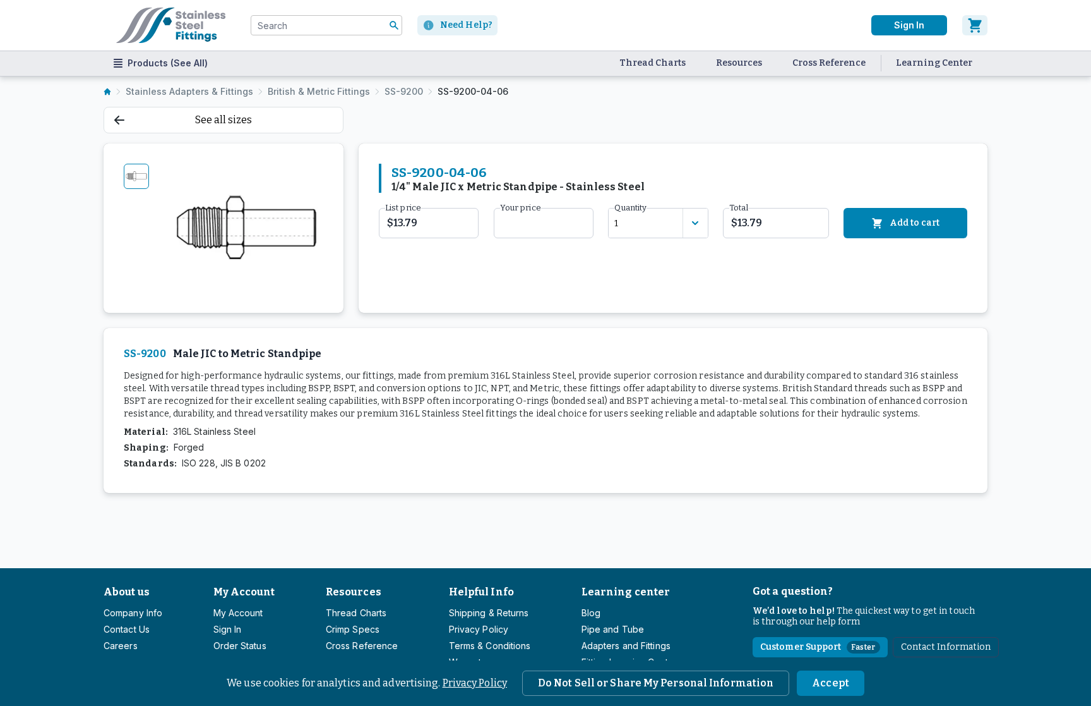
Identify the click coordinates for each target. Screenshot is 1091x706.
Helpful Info (481, 592)
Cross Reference (829, 63)
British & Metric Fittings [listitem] (319, 91)
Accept (830, 683)
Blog (590, 612)
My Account (244, 592)
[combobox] (326, 25)
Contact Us (127, 629)
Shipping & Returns (489, 612)
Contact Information (946, 647)
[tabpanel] (246, 228)
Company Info (133, 612)
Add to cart (914, 222)
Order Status (239, 645)
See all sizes (223, 120)
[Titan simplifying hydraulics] (171, 25)
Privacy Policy (475, 683)
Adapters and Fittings (626, 645)
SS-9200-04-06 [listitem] (473, 91)
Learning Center (934, 63)
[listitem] (107, 92)
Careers (121, 645)
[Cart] (974, 25)
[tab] (136, 176)
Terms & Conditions (490, 645)
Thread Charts (652, 63)
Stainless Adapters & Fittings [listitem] (189, 91)
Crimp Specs (352, 629)
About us (127, 592)
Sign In (909, 25)
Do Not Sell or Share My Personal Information (655, 683)
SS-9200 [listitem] (404, 91)
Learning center (625, 592)
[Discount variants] (695, 223)
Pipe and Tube (612, 629)
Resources (739, 63)
